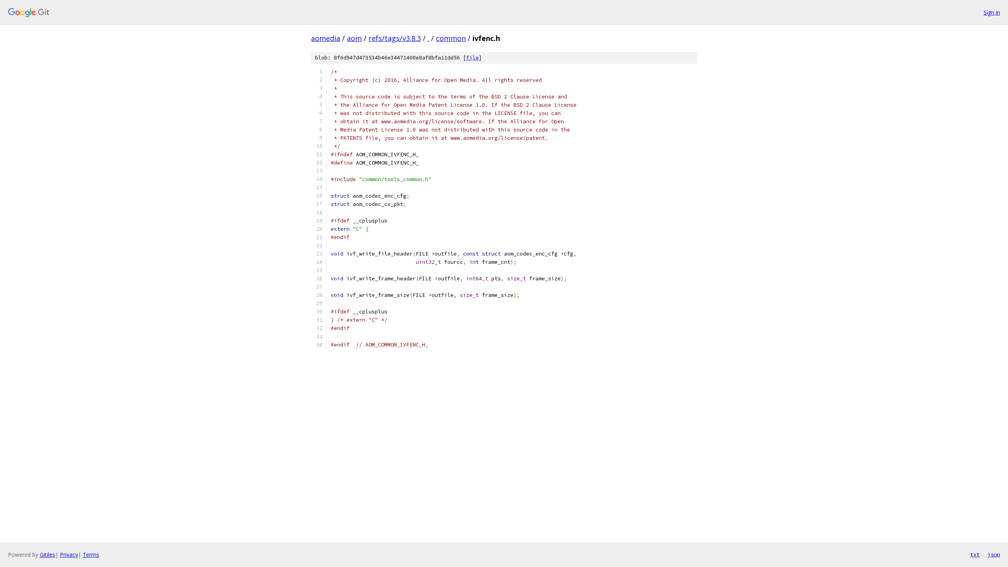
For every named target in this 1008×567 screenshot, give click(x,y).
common (451, 38)
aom (354, 38)
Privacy (69, 554)
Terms (91, 554)
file (472, 57)
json (994, 554)
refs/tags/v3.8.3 (395, 38)
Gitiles (47, 554)
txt (975, 554)
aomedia (325, 38)
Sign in (992, 12)
